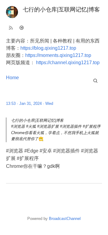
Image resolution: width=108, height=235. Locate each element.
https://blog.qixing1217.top (48, 48)
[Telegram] (21, 28)
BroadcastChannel (65, 218)
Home (12, 77)
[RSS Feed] (11, 28)
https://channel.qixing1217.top (68, 62)
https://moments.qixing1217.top (58, 55)
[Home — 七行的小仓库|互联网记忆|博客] (12, 12)
